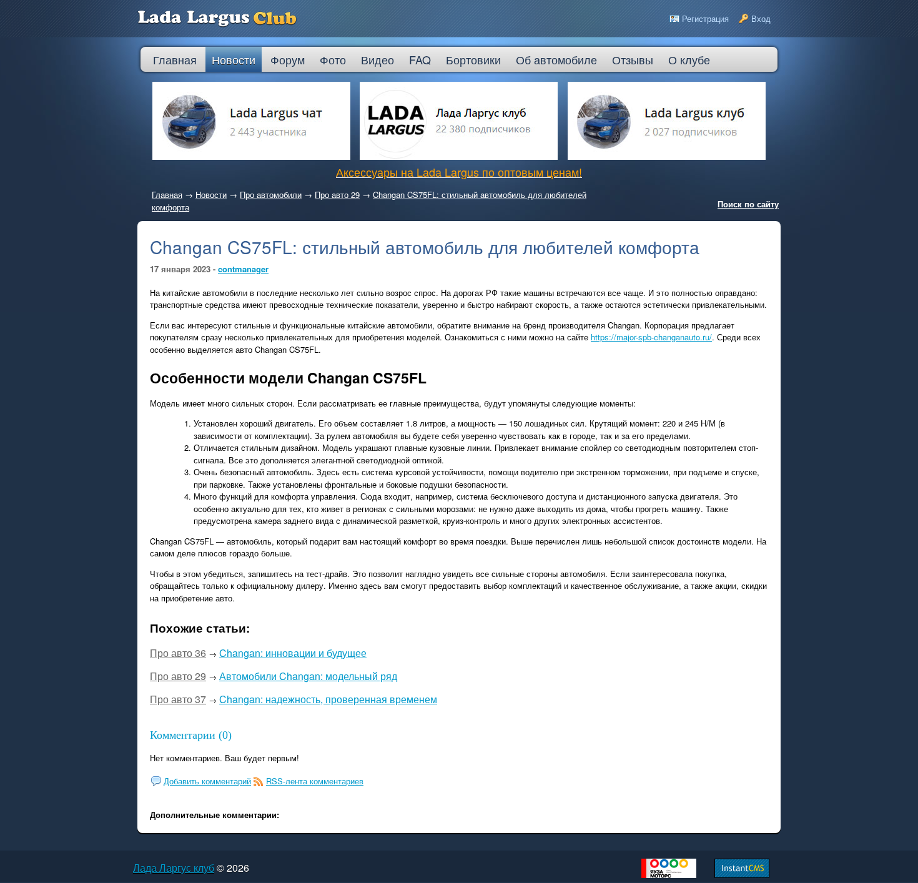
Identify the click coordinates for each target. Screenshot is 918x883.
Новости (211, 194)
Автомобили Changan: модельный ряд (308, 676)
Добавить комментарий (207, 781)
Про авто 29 (337, 194)
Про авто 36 (178, 653)
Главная (167, 194)
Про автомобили (271, 194)
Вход (761, 18)
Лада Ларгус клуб (173, 868)
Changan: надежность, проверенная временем (328, 699)
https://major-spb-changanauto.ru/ (651, 337)
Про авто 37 (178, 699)
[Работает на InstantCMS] (741, 875)
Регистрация (705, 18)
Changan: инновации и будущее (293, 653)
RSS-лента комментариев (314, 781)
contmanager (243, 269)
